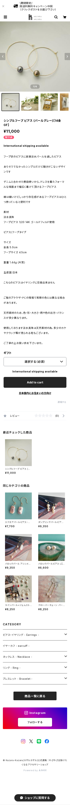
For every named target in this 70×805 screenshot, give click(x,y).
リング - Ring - (12, 667)
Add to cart (35, 382)
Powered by (31, 770)
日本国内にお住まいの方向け (35, 393)
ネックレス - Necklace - (17, 656)
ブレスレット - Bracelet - (17, 678)
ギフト (7, 353)
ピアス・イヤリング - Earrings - (21, 634)
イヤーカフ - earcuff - (16, 645)
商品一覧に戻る (35, 696)
